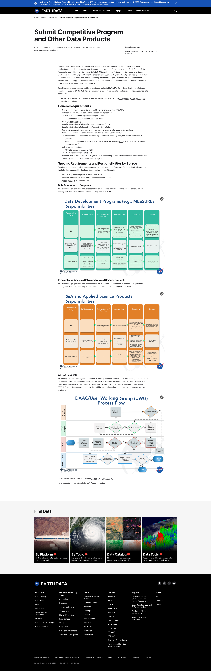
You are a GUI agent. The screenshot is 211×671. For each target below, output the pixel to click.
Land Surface (64, 619)
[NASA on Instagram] (164, 583)
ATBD (121, 141)
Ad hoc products (68, 180)
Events (158, 596)
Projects (38, 618)
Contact (159, 604)
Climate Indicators (66, 607)
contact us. (101, 483)
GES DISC (112, 612)
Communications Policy (94, 657)
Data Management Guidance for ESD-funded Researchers (139, 598)
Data (76, 11)
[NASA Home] (37, 11)
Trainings (87, 611)
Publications (88, 634)
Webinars (87, 607)
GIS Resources (89, 626)
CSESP (123, 75)
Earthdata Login (41, 626)
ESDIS (61, 387)
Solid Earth (63, 627)
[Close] (176, 3)
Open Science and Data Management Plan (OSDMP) (102, 110)
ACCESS (75, 75)
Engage (118, 11)
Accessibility (122, 657)
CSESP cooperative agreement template (81, 118)
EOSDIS (78, 91)
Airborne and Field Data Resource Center (117, 645)
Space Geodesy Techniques (41, 613)
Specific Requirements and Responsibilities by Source (139, 52)
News (158, 592)
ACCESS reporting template (76, 150)
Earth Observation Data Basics (93, 597)
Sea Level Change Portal (117, 640)
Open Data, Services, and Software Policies (142, 606)
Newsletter (160, 600)
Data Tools (39, 600)
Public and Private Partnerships (139, 612)
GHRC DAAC (113, 608)
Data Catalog (40, 596)
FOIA (110, 657)
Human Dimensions (66, 615)
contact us (62, 94)
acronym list (107, 478)
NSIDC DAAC (113, 624)
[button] (111, 237)
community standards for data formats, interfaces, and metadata (105, 130)
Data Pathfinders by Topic (68, 593)
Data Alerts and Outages (45, 622)
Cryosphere (63, 611)
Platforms (39, 604)
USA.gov (148, 657)
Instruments (39, 608)
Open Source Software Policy (99, 127)
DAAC (118, 133)
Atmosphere (64, 599)
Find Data (39, 592)
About (129, 11)
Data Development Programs (73, 175)
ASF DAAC (112, 596)
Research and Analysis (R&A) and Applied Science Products (86, 178)
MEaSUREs (98, 72)
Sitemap (136, 657)
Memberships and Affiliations (139, 618)
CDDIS (110, 604)
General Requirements (132, 47)
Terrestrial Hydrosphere (68, 635)
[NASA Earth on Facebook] (159, 583)
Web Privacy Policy (41, 657)
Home (36, 17)
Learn (95, 11)
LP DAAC (111, 616)
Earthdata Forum (90, 603)
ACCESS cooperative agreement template (82, 116)
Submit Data (53, 17)
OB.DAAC (111, 632)
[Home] (52, 10)
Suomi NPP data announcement (95, 5)
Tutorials (87, 614)
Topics (85, 11)
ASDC (110, 600)
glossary (94, 478)
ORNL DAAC (112, 628)
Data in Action (89, 618)
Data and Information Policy (98, 124)
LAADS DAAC (113, 620)
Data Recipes (89, 622)
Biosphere (63, 603)
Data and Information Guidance (67, 657)
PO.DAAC (111, 636)
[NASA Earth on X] (169, 583)
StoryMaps (88, 630)
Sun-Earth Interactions (68, 631)
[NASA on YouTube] (174, 583)
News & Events (142, 11)
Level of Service (74, 121)
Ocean (61, 623)
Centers (106, 11)
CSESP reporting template (76, 153)
